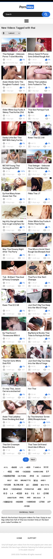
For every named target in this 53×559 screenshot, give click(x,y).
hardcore (38, 472)
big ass (37, 498)
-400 (39, 489)
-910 (31, 476)
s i (38, 493)
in (38, 476)
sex (16, 480)
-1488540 (31, 502)
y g (32, 493)
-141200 (7, 485)
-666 (17, 471)
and (28, 498)
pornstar (29, 489)
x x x (46, 467)
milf (9, 480)
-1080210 (7, 502)
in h (5, 489)
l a (11, 493)
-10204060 (16, 489)
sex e (46, 489)
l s (21, 467)
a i (27, 485)
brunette (26, 480)
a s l (6, 467)
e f (47, 471)
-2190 (46, 493)
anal (21, 498)
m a (36, 480)
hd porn (22, 476)
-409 (28, 467)
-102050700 (9, 476)
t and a (37, 467)
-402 (9, 471)
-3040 (35, 485)
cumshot (46, 476)
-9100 (27, 506)
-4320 (19, 493)
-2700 (42, 502)
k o (5, 493)
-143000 (26, 471)
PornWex (23, 554)
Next (33, 460)
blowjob (18, 485)
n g (26, 493)
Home (19, 538)
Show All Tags (26, 512)
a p (48, 502)
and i (43, 480)
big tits (45, 485)
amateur (11, 498)
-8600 (14, 467)
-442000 (19, 502)
